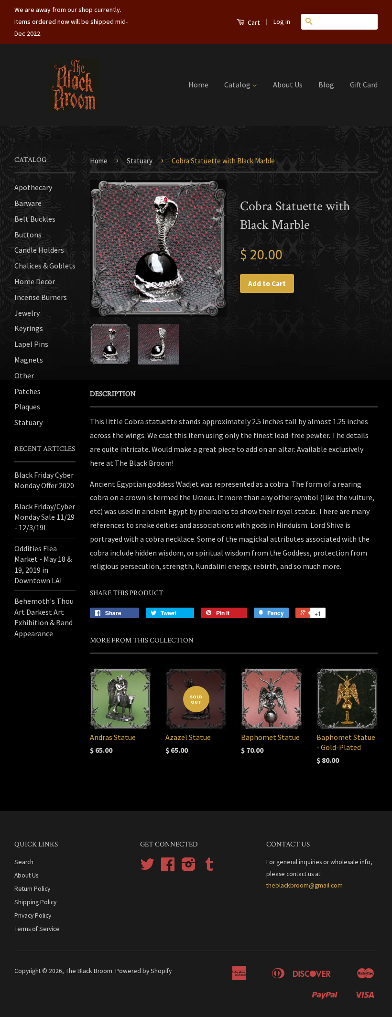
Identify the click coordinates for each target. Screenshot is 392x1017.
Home (198, 84)
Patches (27, 391)
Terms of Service (37, 929)
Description (113, 393)
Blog (326, 84)
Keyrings (28, 328)
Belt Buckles (34, 219)
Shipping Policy (35, 902)
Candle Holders (39, 250)
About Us (288, 84)
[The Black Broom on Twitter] (147, 868)
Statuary (28, 422)
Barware (28, 203)
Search (23, 862)
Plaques (27, 406)
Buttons (28, 234)
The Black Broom (88, 971)
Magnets (28, 359)
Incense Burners (40, 297)
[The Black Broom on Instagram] (188, 868)
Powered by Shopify (143, 971)
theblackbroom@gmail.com (304, 885)
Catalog (238, 84)
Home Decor (34, 281)
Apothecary (33, 187)
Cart (253, 22)
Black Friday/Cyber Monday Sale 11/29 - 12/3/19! (44, 517)
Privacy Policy (32, 915)
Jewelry (27, 313)
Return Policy (32, 889)
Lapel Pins (31, 344)
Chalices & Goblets (45, 265)
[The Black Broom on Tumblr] (209, 868)
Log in (281, 21)
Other (24, 375)
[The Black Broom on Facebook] (168, 868)
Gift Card (364, 84)
